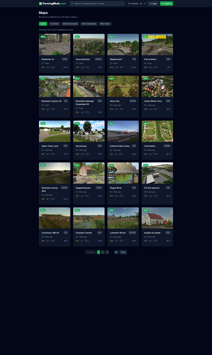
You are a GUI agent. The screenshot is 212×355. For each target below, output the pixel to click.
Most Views (105, 24)
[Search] (141, 3)
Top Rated (54, 24)
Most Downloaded (70, 24)
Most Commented (89, 24)
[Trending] (145, 3)
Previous (90, 252)
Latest (43, 24)
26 (116, 252)
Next (123, 252)
